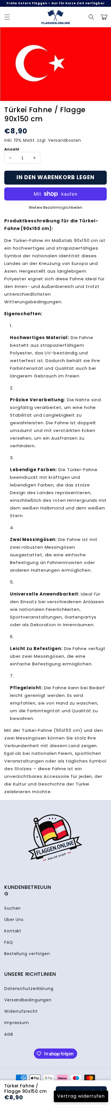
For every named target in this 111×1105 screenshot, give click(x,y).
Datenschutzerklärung (29, 988)
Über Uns (14, 919)
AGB (8, 1034)
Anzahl (11, 149)
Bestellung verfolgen (27, 953)
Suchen (12, 908)
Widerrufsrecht (21, 1011)
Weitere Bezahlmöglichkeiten (56, 207)
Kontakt (12, 931)
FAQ (8, 942)
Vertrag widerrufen (81, 1096)
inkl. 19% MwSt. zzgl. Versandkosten (42, 140)
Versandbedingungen (28, 1000)
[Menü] (7, 17)
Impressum (16, 1022)
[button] (91, 17)
